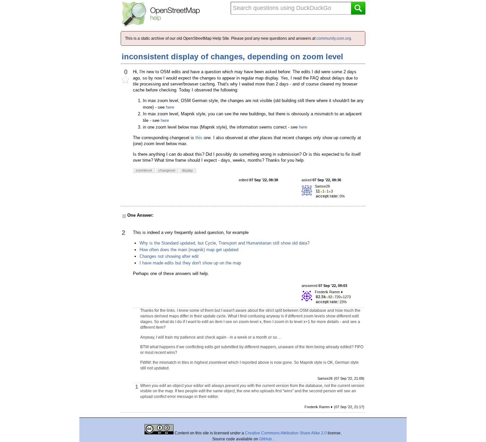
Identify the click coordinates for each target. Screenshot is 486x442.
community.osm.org (333, 38)
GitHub (266, 439)
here (170, 107)
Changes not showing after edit (169, 256)
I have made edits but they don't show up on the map (190, 262)
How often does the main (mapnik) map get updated (189, 249)
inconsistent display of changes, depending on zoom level (232, 56)
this (198, 137)
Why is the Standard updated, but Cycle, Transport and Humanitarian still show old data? (224, 243)
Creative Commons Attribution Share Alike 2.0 (286, 433)
